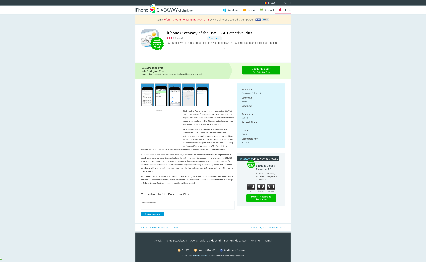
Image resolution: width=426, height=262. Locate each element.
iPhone (287, 10)
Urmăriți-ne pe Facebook (234, 250)
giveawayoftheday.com (201, 255)
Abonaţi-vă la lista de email (205, 240)
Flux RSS (185, 250)
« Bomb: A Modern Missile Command (160, 227)
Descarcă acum (261, 70)
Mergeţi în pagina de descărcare (261, 198)
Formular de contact (235, 240)
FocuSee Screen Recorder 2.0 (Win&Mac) (265, 167)
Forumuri (256, 240)
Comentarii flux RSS (206, 250)
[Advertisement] (226, 55)
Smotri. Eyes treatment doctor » (268, 227)
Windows (233, 10)
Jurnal (268, 240)
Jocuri (251, 10)
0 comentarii (214, 38)
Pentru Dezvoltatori (176, 240)
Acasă (158, 240)
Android (269, 10)
